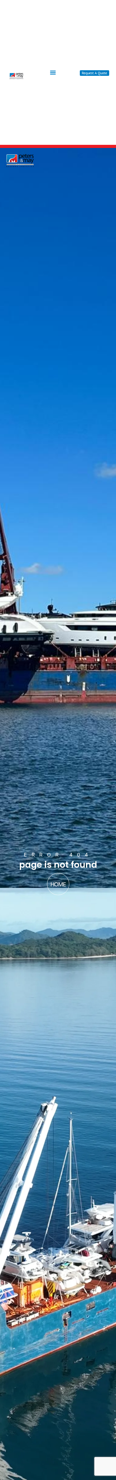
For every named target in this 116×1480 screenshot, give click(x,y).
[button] (53, 72)
